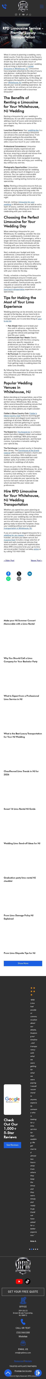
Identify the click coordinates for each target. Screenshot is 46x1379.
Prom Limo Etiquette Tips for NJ (19, 953)
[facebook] (19, 15)
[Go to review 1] (29, 1249)
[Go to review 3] (33, 1249)
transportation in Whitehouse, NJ (18, 528)
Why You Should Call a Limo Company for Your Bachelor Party (20, 660)
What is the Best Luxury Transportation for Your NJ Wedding (23, 735)
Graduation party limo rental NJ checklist (20, 879)
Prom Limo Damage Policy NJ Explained (18, 917)
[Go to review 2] (31, 1249)
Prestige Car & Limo (23, 1371)
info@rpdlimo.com (23, 1353)
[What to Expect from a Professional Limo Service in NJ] (23, 680)
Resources (18, 1361)
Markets (28, 1361)
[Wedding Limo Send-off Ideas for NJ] (23, 828)
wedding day (33, 130)
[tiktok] (27, 15)
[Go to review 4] (35, 1249)
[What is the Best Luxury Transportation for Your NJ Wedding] (23, 718)
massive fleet (9, 540)
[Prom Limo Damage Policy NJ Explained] (23, 900)
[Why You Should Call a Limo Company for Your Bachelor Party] (23, 643)
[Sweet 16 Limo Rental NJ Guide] (23, 793)
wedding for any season (14, 535)
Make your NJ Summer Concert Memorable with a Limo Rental (19, 622)
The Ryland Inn (24, 432)
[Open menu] (41, 6)
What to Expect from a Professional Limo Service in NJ (21, 697)
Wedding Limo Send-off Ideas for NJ (22, 843)
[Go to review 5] (37, 1249)
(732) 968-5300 (23, 1333)
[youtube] (23, 15)
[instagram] (16, 15)
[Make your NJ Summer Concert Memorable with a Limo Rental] (23, 605)
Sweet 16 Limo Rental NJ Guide (19, 809)
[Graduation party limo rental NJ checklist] (23, 862)
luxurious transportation (14, 290)
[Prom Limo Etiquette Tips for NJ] (23, 938)
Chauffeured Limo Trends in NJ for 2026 (21, 773)
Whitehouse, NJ (14, 83)
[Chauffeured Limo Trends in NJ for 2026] (23, 756)
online (36, 549)
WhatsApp (23, 1336)
